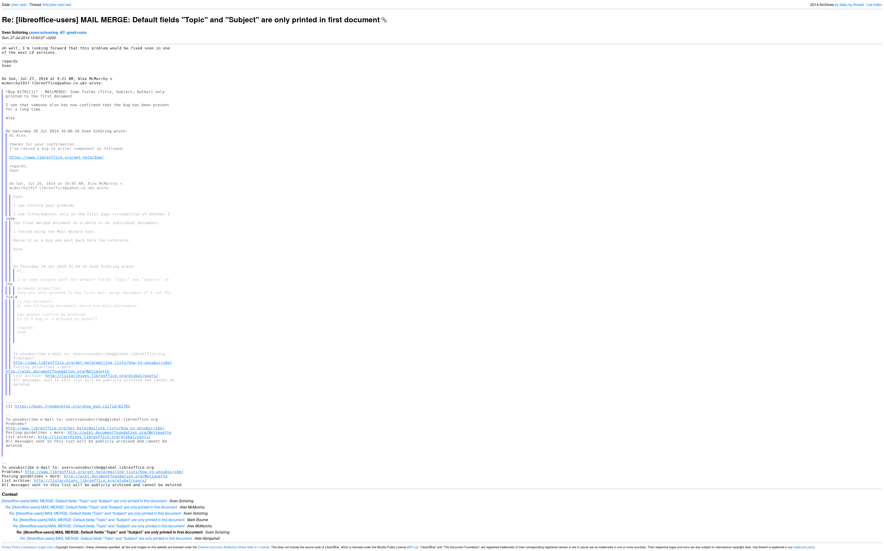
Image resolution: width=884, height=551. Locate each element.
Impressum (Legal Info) (38, 547)
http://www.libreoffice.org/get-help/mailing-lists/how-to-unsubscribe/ (92, 362)
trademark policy (803, 547)
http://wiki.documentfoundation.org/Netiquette (57, 371)
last (68, 4)
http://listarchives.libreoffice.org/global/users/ (102, 376)
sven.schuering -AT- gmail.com (58, 32)
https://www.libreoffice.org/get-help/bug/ (56, 157)
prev (15, 4)
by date (841, 4)
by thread (856, 4)
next (23, 4)
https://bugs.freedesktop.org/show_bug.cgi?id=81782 (72, 406)
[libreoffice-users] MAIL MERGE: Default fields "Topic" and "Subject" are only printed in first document (84, 500)
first (46, 4)
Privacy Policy (11, 547)
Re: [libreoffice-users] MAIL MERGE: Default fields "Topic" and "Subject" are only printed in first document (191, 19)
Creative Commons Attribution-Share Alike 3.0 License (233, 547)
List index (874, 4)
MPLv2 (412, 547)
